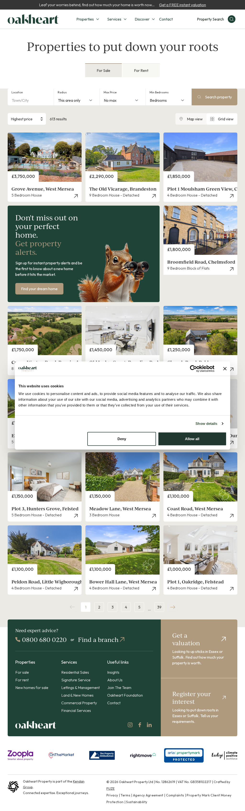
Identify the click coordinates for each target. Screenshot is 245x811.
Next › (173, 607)
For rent (22, 680)
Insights (113, 672)
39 (159, 607)
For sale (22, 672)
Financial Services (76, 710)
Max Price (110, 92)
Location (17, 92)
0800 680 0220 (44, 639)
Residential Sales (75, 672)
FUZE (110, 788)
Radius (62, 92)
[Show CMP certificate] (184, 755)
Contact (166, 19)
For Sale (103, 70)
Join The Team (119, 687)
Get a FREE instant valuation (182, 4)
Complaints (175, 795)
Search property (218, 97)
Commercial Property (79, 702)
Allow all (192, 439)
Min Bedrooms (159, 92)
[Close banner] (225, 368)
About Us (114, 680)
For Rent (141, 70)
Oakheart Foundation (125, 695)
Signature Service (75, 680)
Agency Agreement (148, 795)
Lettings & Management (80, 687)
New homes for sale (31, 687)
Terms (125, 795)
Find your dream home (39, 288)
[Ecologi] (224, 755)
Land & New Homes (77, 695)
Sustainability (136, 802)
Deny (121, 439)
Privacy (112, 795)
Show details (206, 424)
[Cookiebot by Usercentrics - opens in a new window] (193, 368)
